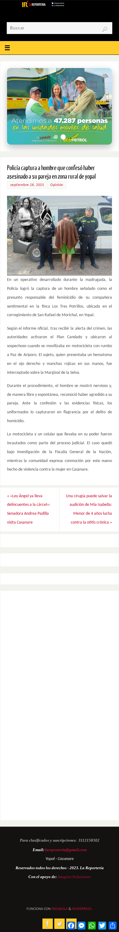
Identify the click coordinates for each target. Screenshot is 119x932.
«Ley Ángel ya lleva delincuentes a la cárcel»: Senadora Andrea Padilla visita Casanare (28, 509)
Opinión (56, 185)
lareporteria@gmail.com (66, 849)
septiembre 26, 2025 (27, 185)
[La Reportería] (47, 924)
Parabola (60, 909)
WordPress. (82, 909)
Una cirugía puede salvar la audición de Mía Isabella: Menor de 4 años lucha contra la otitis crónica (89, 509)
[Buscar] (105, 29)
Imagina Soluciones (74, 876)
